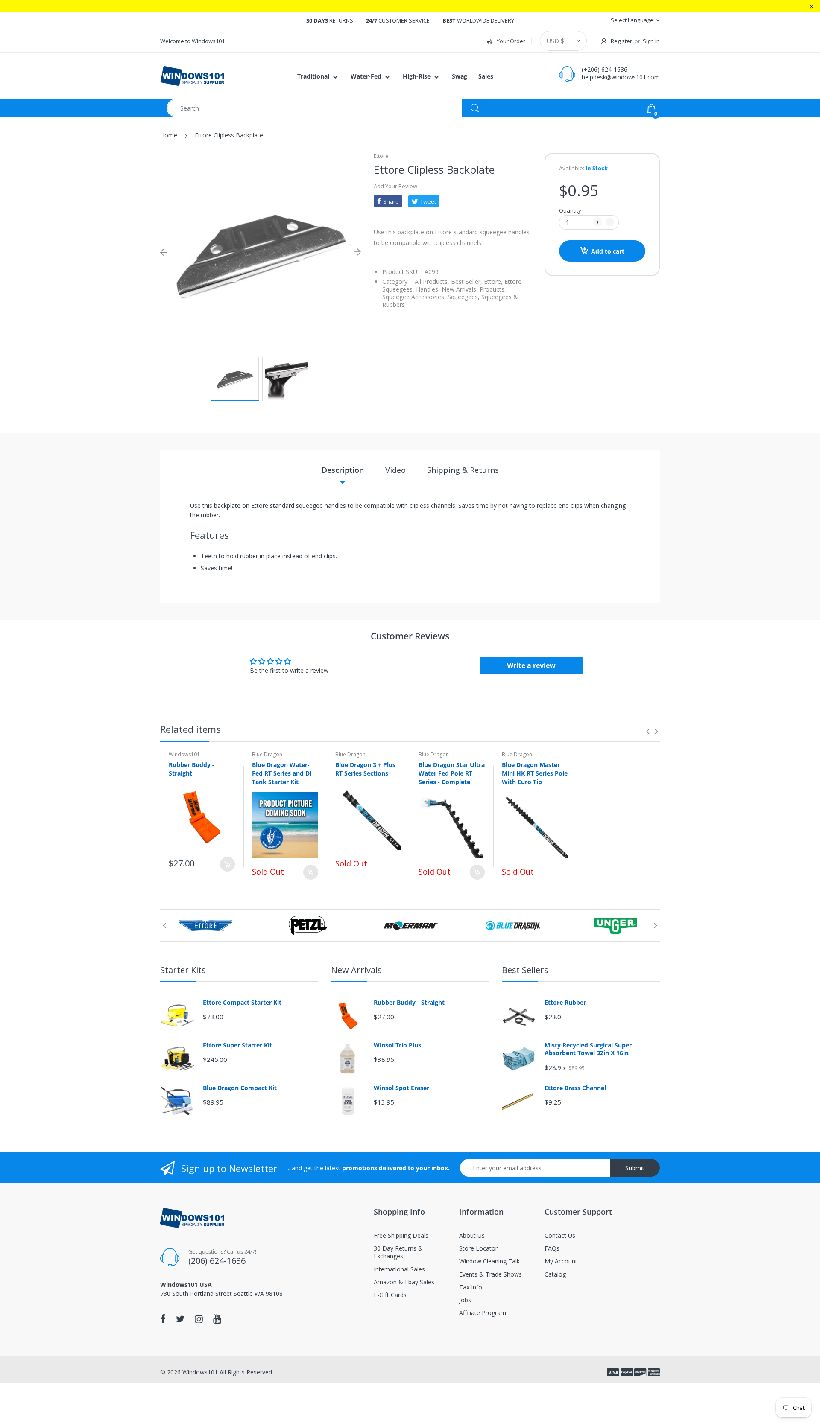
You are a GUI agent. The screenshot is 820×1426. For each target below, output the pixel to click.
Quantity (570, 210)
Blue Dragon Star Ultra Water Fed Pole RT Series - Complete (452, 773)
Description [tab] (343, 470)
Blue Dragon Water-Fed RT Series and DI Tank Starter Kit (282, 773)
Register (621, 41)
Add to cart (607, 251)
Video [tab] (395, 470)
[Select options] (310, 872)
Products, (493, 289)
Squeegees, (464, 297)
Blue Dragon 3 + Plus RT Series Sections (365, 769)
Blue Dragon (267, 754)
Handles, (428, 289)
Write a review (531, 665)
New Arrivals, (460, 289)
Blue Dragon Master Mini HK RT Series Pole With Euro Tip (535, 773)
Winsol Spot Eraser (401, 1088)
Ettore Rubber (565, 1002)
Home (168, 135)
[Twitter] (180, 1319)
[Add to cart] (227, 864)
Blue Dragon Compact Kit (240, 1088)
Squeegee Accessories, (414, 297)
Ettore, (493, 281)
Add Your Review (395, 186)
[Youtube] (217, 1319)
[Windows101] (192, 75)
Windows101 (184, 754)
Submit (634, 1168)
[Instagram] (199, 1319)
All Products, (432, 281)
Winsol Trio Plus (397, 1045)
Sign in (651, 41)
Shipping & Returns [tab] (463, 470)
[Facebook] (163, 1319)
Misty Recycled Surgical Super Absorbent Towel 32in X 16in (588, 1049)
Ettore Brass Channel (575, 1088)
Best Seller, (466, 281)
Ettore (381, 156)
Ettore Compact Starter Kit (242, 1002)
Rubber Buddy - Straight (191, 769)
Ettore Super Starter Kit (237, 1045)
